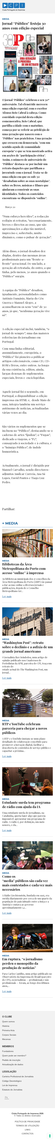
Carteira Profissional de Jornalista (17, 1076)
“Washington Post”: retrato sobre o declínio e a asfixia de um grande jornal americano (27, 646)
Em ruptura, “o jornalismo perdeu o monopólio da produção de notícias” (22, 963)
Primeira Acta (8, 1030)
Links (27, 1130)
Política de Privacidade (27, 1122)
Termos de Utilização (27, 1126)
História (5, 1026)
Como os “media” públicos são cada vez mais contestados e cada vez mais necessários (27, 883)
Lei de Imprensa (9, 1085)
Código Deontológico (12, 1081)
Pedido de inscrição (11, 1060)
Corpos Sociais (9, 1035)
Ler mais (6, 596)
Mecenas (6, 1039)
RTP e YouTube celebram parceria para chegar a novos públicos (24, 728)
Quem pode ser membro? (14, 1055)
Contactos (27, 1134)
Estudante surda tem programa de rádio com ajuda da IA (26, 804)
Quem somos (8, 1021)
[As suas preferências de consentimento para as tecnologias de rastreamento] (50, 1136)
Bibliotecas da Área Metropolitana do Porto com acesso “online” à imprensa (24, 568)
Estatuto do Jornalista (12, 1090)
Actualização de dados (12, 1064)
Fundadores (7, 1051)
